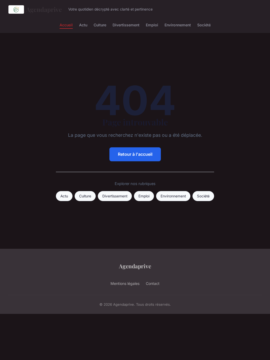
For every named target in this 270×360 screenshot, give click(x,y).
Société (204, 24)
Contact (153, 283)
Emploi (152, 24)
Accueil (66, 24)
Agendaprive (44, 9)
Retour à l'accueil (135, 154)
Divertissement (126, 24)
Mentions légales (124, 283)
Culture (100, 24)
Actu (83, 24)
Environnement (178, 24)
